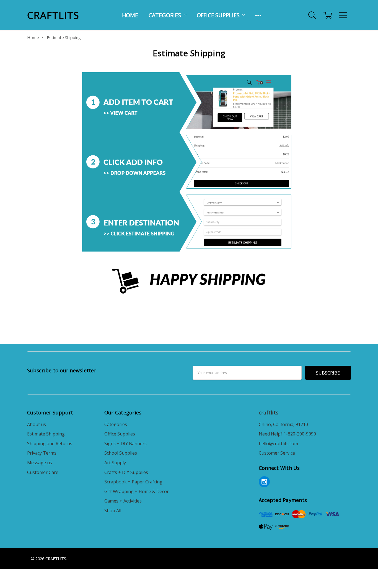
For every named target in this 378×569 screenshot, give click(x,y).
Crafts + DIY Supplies (126, 472)
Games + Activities (123, 501)
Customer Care (42, 472)
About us (36, 424)
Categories (165, 15)
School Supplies (120, 453)
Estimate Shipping (46, 434)
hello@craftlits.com (278, 443)
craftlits (268, 412)
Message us (39, 463)
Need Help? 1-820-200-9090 (287, 434)
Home (130, 15)
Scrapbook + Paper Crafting (133, 482)
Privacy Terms (41, 453)
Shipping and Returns (49, 443)
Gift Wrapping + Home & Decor (136, 491)
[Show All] (258, 15)
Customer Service (277, 453)
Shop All (112, 511)
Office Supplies (219, 15)
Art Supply (115, 463)
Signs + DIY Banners (125, 443)
